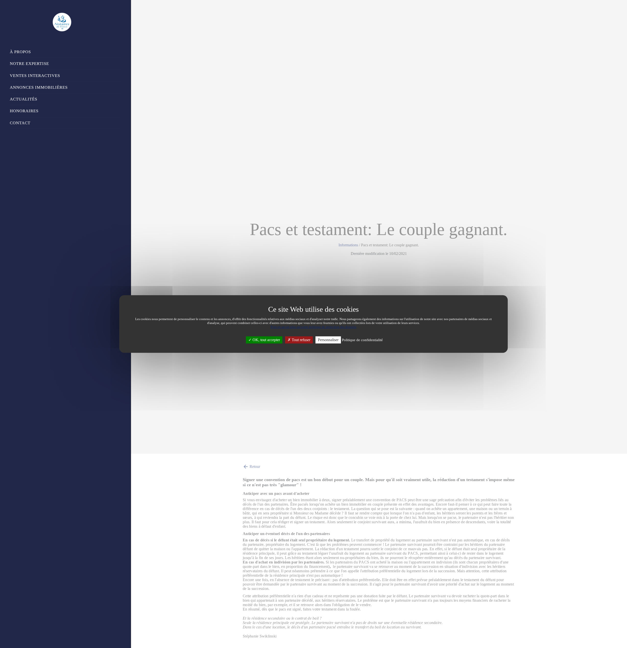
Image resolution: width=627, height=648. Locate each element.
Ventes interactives (35, 75)
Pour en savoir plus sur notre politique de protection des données (313, 327)
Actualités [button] (23, 99)
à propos (20, 52)
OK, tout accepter (266, 340)
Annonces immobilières (39, 87)
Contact (20, 123)
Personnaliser (328, 340)
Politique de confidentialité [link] (362, 340)
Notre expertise (29, 63)
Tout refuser (300, 340)
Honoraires (24, 111)
